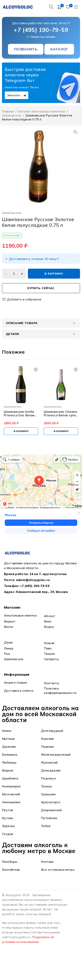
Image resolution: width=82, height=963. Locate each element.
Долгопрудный (52, 731)
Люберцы (9, 762)
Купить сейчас (41, 288)
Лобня (45, 826)
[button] (75, 132)
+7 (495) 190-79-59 (41, 30)
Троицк (46, 786)
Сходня (7, 834)
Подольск (48, 778)
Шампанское (11, 115)
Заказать (14, 95)
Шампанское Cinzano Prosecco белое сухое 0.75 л (61, 413)
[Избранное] (22, 299)
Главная (8, 111)
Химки (6, 731)
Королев (47, 739)
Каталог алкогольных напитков (41, 111)
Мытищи (8, 739)
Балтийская (11, 870)
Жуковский (49, 762)
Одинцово (48, 794)
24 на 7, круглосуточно (48, 574)
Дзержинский (51, 810)
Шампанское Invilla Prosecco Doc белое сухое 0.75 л (19, 413)
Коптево (47, 862)
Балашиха (9, 754)
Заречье (8, 826)
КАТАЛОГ (59, 49)
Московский (11, 794)
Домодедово (51, 770)
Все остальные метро (57, 870)
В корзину (54, 273)
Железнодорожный (56, 754)
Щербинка (10, 778)
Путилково (49, 818)
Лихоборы (9, 862)
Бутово (7, 818)
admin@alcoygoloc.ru (33, 580)
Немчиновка (11, 802)
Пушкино (47, 746)
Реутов (7, 810)
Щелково (9, 746)
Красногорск (50, 802)
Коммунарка (11, 786)
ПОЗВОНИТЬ (25, 49)
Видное (7, 770)
